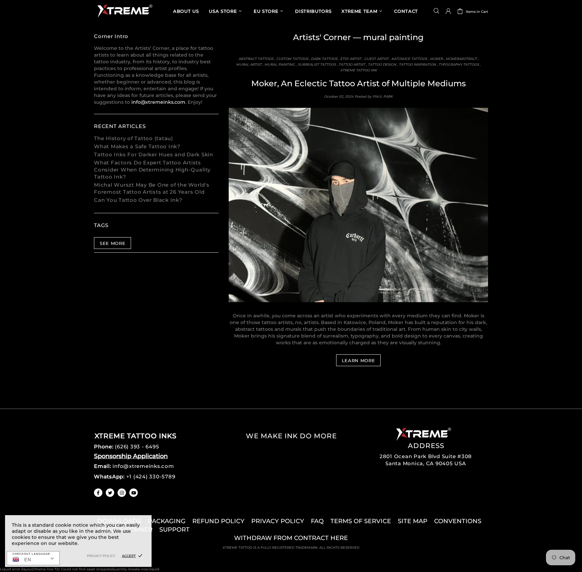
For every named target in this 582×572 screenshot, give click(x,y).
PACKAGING (167, 521)
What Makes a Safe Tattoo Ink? (137, 146)
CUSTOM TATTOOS (292, 59)
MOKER (436, 59)
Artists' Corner (322, 37)
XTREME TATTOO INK (358, 70)
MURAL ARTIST (249, 64)
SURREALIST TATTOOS (317, 64)
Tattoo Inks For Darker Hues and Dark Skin (153, 154)
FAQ (317, 521)
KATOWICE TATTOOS (409, 59)
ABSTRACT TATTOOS (255, 59)
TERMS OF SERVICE (360, 521)
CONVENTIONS (457, 521)
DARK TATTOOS (324, 59)
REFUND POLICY (218, 521)
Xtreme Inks (124, 11)
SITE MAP (412, 521)
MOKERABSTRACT (461, 59)
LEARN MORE (358, 360)
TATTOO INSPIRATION (417, 64)
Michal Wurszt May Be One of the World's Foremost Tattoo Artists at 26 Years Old (151, 188)
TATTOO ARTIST (351, 64)
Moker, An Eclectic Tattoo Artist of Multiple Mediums (358, 83)
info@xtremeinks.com (158, 102)
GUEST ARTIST (376, 59)
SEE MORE (112, 243)
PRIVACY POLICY (277, 521)
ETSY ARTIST (350, 59)
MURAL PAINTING (279, 64)
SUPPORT (174, 529)
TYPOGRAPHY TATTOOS (459, 64)
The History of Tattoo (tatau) (133, 138)
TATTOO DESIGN (382, 64)
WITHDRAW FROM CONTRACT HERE (291, 538)
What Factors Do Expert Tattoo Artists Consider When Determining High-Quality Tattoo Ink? (152, 169)
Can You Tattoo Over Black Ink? (138, 200)
